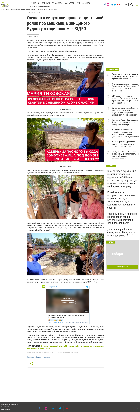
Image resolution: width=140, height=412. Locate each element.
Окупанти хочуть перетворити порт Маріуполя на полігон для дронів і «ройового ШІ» (125, 76)
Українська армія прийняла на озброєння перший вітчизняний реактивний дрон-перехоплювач (122, 218)
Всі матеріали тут (122, 267)
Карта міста (84, 3)
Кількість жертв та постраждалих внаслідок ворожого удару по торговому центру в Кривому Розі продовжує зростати (121, 200)
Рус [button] (126, 4)
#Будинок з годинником (42, 357)
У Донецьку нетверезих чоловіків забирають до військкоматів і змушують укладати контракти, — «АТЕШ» (125, 133)
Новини (35, 3)
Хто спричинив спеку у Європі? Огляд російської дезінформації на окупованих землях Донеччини (125, 87)
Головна (3, 9)
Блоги (47, 3)
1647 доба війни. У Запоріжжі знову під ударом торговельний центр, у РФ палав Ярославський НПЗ (125, 155)
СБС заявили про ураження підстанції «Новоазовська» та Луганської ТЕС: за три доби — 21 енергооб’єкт (125, 99)
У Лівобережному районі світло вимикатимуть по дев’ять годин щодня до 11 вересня (125, 144)
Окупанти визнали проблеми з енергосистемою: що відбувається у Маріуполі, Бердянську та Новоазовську (125, 111)
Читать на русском (33, 36)
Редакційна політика (44, 6)
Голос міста (33, 6)
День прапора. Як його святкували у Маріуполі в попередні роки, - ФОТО (121, 232)
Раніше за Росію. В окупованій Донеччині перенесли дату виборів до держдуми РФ (125, 122)
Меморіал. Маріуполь (64, 3)
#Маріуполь (30, 357)
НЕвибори (115, 254)
